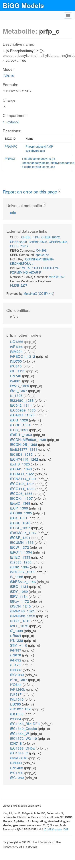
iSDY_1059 (19, 591)
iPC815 (16, 365)
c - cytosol (11, 121)
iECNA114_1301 (24, 478)
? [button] (59, 191)
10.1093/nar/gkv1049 (55, 829)
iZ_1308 (17, 630)
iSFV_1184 (19, 596)
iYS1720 (17, 772)
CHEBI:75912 (19, 246)
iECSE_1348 (20, 522)
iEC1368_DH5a (23, 748)
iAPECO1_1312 (23, 356)
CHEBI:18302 (50, 237)
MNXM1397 (57, 276)
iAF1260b (18, 689)
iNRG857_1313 (22, 571)
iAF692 (16, 659)
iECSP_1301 (20, 537)
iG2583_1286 (21, 561)
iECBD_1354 (20, 424)
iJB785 (16, 704)
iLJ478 (15, 664)
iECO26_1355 (21, 493)
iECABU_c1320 (22, 414)
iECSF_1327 (20, 527)
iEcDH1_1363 (21, 434)
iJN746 (16, 375)
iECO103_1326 (22, 483)
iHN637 (16, 669)
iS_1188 (17, 576)
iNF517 (16, 694)
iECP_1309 (19, 508)
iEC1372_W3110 (24, 738)
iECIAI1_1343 (21, 468)
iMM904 (16, 351)
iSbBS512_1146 (23, 581)
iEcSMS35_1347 (24, 532)
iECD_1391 (19, 429)
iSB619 (8, 75)
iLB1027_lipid (21, 708)
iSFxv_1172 (20, 601)
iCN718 (16, 743)
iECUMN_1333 (22, 542)
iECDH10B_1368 (24, 444)
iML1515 (17, 699)
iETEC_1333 (20, 557)
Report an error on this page (30, 191)
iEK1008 (17, 713)
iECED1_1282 (21, 454)
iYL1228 (17, 640)
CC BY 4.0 (46, 293)
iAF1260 (17, 346)
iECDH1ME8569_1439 (28, 439)
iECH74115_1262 (24, 459)
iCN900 (16, 762)
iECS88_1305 (21, 512)
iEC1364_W (20, 733)
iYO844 (16, 684)
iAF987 (16, 650)
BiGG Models (23, 5)
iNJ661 (16, 380)
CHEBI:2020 (18, 241)
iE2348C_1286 (22, 400)
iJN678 (16, 654)
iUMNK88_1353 (23, 615)
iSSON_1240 (21, 606)
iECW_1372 (20, 547)
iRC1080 (17, 674)
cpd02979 (42, 254)
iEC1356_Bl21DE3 (25, 723)
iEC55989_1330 (23, 410)
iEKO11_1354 (21, 552)
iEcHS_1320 (20, 463)
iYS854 (16, 718)
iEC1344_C (19, 752)
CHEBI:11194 (30, 237)
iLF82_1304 (20, 566)
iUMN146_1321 (23, 610)
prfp (13, 212)
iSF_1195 (18, 370)
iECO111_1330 (22, 488)
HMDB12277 (18, 285)
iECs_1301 (19, 517)
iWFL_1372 (19, 625)
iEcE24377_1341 (24, 449)
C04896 (41, 250)
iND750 (16, 361)
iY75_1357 (19, 679)
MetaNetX (30, 293)
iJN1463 (17, 767)
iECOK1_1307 (22, 498)
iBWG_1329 (20, 385)
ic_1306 (16, 395)
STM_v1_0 (19, 645)
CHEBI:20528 (38, 241)
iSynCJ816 (19, 757)
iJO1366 (17, 341)
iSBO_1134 (19, 586)
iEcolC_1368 (20, 503)
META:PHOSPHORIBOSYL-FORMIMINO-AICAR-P (34, 269)
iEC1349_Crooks (24, 728)
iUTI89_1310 (20, 620)
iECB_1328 (19, 419)
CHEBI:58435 (58, 241)
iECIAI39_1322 (22, 473)
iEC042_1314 (21, 405)
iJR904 (16, 635)
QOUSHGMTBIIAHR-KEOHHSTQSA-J (32, 261)
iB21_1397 (19, 390)
